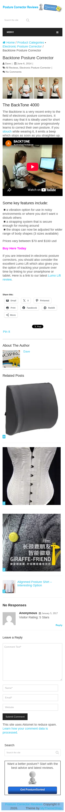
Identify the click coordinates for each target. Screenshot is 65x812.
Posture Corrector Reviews (23, 804)
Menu (10, 32)
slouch (7, 131)
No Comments (13, 71)
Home (10, 42)
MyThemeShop (51, 808)
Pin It (6, 331)
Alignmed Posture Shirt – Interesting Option (34, 583)
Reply (59, 625)
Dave (8, 63)
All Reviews (12, 67)
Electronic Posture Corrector (22, 46)
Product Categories (30, 42)
